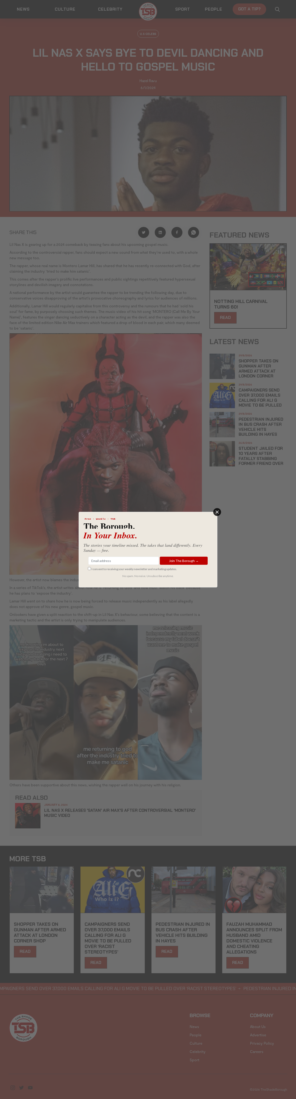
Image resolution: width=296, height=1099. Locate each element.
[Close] (217, 512)
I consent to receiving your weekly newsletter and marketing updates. (134, 569)
